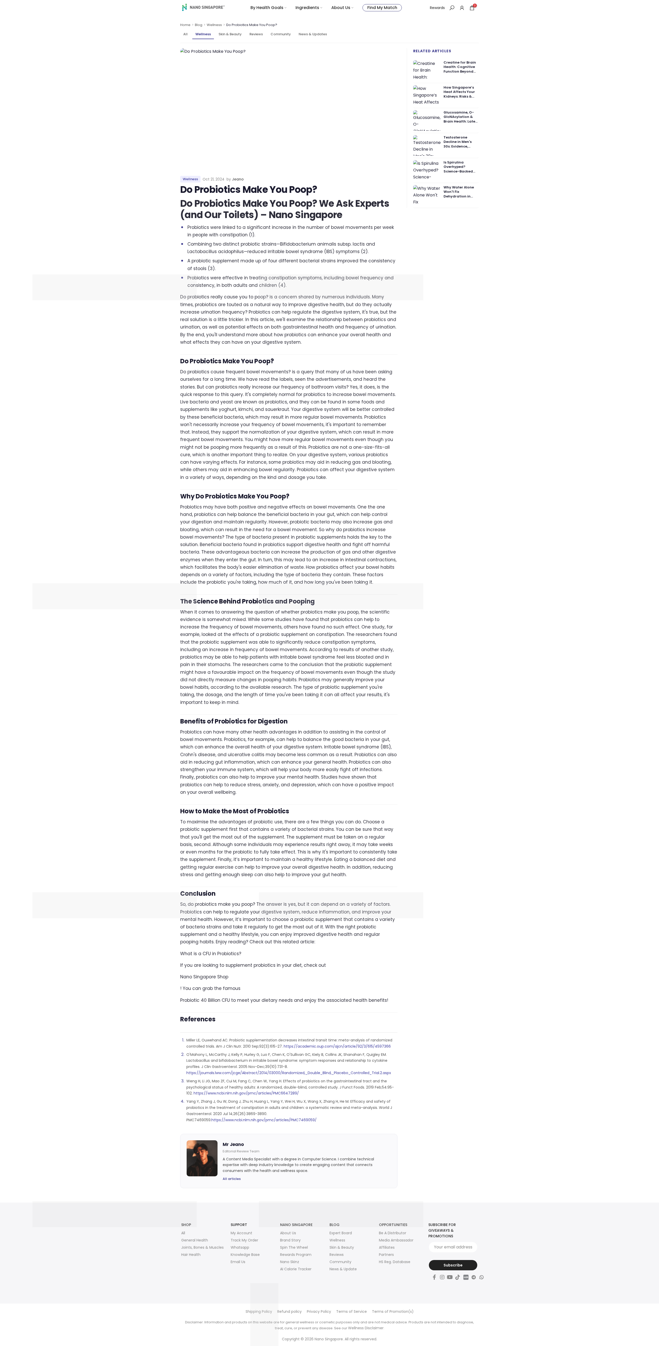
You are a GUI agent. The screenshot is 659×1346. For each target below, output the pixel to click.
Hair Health (191, 1254)
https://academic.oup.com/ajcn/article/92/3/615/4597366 (337, 1046)
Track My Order (244, 1240)
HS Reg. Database (394, 1261)
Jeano (238, 179)
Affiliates (387, 1247)
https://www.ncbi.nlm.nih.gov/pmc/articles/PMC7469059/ (264, 1120)
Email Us (238, 1261)
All (185, 34)
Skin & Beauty (230, 34)
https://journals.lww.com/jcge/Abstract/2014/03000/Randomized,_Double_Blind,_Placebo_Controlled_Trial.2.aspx (288, 1072)
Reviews (256, 34)
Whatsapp (240, 1247)
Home (185, 25)
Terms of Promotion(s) (393, 1311)
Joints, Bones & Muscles (202, 1247)
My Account (241, 1233)
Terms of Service (351, 1311)
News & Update (343, 1269)
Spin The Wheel (294, 1247)
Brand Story (290, 1240)
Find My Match (382, 8)
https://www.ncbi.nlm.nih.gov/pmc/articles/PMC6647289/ (246, 1093)
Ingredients (307, 8)
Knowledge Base (245, 1254)
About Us (340, 8)
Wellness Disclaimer (366, 1328)
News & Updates (313, 34)
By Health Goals (266, 8)
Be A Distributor (392, 1233)
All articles (232, 1178)
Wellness (214, 25)
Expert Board (341, 1233)
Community (281, 34)
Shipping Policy (259, 1311)
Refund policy (289, 1311)
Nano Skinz (289, 1261)
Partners (386, 1254)
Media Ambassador (396, 1240)
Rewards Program (295, 1254)
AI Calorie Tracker (295, 1269)
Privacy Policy (319, 1311)
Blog (198, 25)
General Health (194, 1240)
